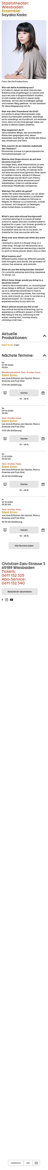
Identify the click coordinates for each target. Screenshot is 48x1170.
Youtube (11, 600)
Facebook (2, 600)
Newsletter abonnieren (20, 591)
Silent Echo (7, 345)
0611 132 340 (13, 583)
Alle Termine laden (24, 545)
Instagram (6, 599)
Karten (24, 393)
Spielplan (16, 1163)
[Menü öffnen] (36, 1163)
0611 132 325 (13, 575)
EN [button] (28, 1163)
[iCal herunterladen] (43, 393)
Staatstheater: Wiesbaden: (15, 5)
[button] (24, 336)
